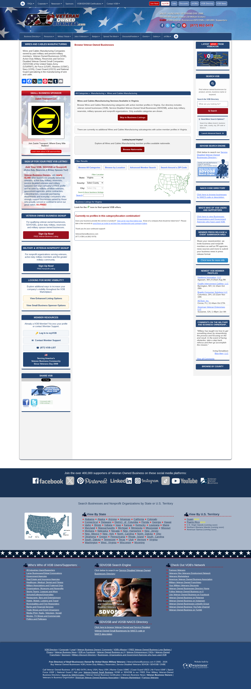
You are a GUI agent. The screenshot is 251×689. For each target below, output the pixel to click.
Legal (73, 649)
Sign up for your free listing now (129, 221)
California (139, 519)
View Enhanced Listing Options (46, 298)
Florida (145, 522)
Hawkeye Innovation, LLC (209, 277)
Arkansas (125, 519)
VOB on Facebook (86, 652)
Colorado (152, 519)
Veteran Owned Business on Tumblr (185, 610)
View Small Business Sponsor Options (46, 305)
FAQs (30, 4)
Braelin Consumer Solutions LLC (212, 292)
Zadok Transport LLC (46, 98)
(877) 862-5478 (201, 25)
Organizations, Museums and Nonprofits (44, 588)
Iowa (118, 525)
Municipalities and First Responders (42, 604)
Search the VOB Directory (208, 99)
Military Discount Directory (84, 655)
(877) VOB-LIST (48, 347)
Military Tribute (64, 37)
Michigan (123, 528)
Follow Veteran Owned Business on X (186, 591)
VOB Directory (207, 3)
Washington (91, 542)
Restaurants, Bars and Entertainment (43, 598)
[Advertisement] (133, 69)
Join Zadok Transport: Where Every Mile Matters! (47, 144)
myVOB (165, 3)
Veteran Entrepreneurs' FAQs (140, 652)
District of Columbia (126, 522)
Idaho (88, 525)
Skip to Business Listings (132, 117)
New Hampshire (132, 531)
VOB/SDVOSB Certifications (89, 4)
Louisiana (154, 525)
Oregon (103, 536)
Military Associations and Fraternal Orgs (44, 585)
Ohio (158, 533)
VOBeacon (212, 46)
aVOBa (195, 3)
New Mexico (92, 533)
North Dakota (145, 533)
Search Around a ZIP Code (174, 167)
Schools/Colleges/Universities (39, 595)
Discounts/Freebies (130, 37)
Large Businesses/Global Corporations (44, 573)
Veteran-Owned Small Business (98, 672)
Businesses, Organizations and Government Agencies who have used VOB (132, 655)
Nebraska (102, 531)
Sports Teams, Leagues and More (42, 591)
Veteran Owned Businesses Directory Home (189, 588)
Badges (95, 37)
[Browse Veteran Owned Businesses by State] (48, 538)
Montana (89, 531)
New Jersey (151, 531)
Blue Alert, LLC (221, 353)
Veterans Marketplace (179, 576)
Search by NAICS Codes (73, 675)
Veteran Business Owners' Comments (94, 649)
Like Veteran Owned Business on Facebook (189, 595)
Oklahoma (90, 536)
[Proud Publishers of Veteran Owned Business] (195, 668)
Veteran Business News (66, 652)
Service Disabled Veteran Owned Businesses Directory (212, 155)
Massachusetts (106, 528)
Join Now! (154, 3)
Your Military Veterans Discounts (184, 585)
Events (145, 37)
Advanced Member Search (143, 167)
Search (79, 195)
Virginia (153, 539)
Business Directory (31, 37)
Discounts (184, 3)
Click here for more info (213, 260)
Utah (131, 539)
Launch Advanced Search (212, 133)
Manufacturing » (98, 93)
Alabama (89, 519)
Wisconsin (125, 542)
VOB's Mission (120, 649)
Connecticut (91, 522)
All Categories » (83, 93)
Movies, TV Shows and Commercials (43, 616)
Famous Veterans (177, 570)
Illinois (97, 525)
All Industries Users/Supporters (40, 570)
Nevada (115, 531)
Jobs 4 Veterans (80, 37)
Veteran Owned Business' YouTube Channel (189, 607)
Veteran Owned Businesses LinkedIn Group (189, 604)
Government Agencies (36, 576)
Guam (190, 519)
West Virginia (108, 542)
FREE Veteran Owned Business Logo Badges (150, 649)
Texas (122, 539)
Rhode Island (136, 536)
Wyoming (139, 542)
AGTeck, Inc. (203, 301)
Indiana (108, 525)
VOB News (221, 3)
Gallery (156, 37)
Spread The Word (110, 37)
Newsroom (56, 4)
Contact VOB (113, 4)
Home (22, 3)
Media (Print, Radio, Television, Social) (44, 613)
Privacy (49, 652)
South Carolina (155, 536)
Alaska (101, 519)
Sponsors (69, 4)
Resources (48, 37)
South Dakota (93, 539)
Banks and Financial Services (39, 607)
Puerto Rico (193, 522)
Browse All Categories (89, 167)
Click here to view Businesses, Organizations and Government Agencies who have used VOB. (211, 219)
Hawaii (167, 522)
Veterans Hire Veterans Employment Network (189, 573)
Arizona (112, 519)
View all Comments (205, 359)
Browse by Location (115, 167)
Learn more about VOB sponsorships (46, 151)
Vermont (141, 539)
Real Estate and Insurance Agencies (43, 579)
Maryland (90, 528)
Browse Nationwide (132, 149)
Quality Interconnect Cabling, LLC (213, 283)
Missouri (166, 528)
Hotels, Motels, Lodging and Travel (42, 601)
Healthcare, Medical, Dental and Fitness (44, 582)
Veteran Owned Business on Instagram (187, 601)
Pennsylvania (118, 536)
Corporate (42, 4)
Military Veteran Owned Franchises (185, 582)
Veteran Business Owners (37, 175)
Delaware (106, 522)
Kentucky (141, 525)
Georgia (156, 522)
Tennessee (109, 539)
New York (108, 533)
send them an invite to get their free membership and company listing (120, 223)
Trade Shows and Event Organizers (42, 610)
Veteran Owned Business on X (111, 652)
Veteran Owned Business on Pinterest (186, 598)
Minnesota (136, 528)
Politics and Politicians (36, 619)
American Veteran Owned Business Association (190, 579)
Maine (166, 525)
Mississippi (152, 528)
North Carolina (125, 533)
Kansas (128, 525)
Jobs (174, 3)
